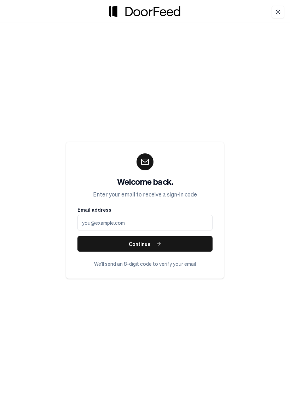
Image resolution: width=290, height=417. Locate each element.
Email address (94, 209)
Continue (139, 244)
